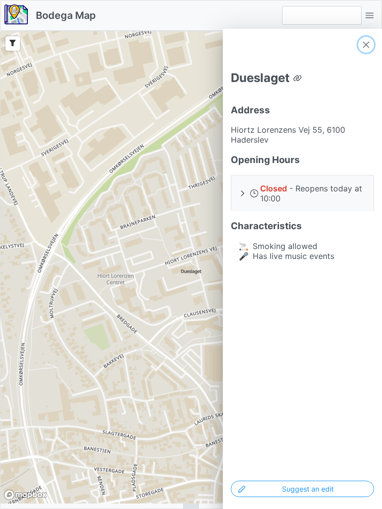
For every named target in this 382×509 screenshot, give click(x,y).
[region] (191, 267)
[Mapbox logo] (25, 495)
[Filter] (12, 43)
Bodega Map (66, 15)
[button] (370, 15)
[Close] (366, 45)
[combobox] (322, 15)
